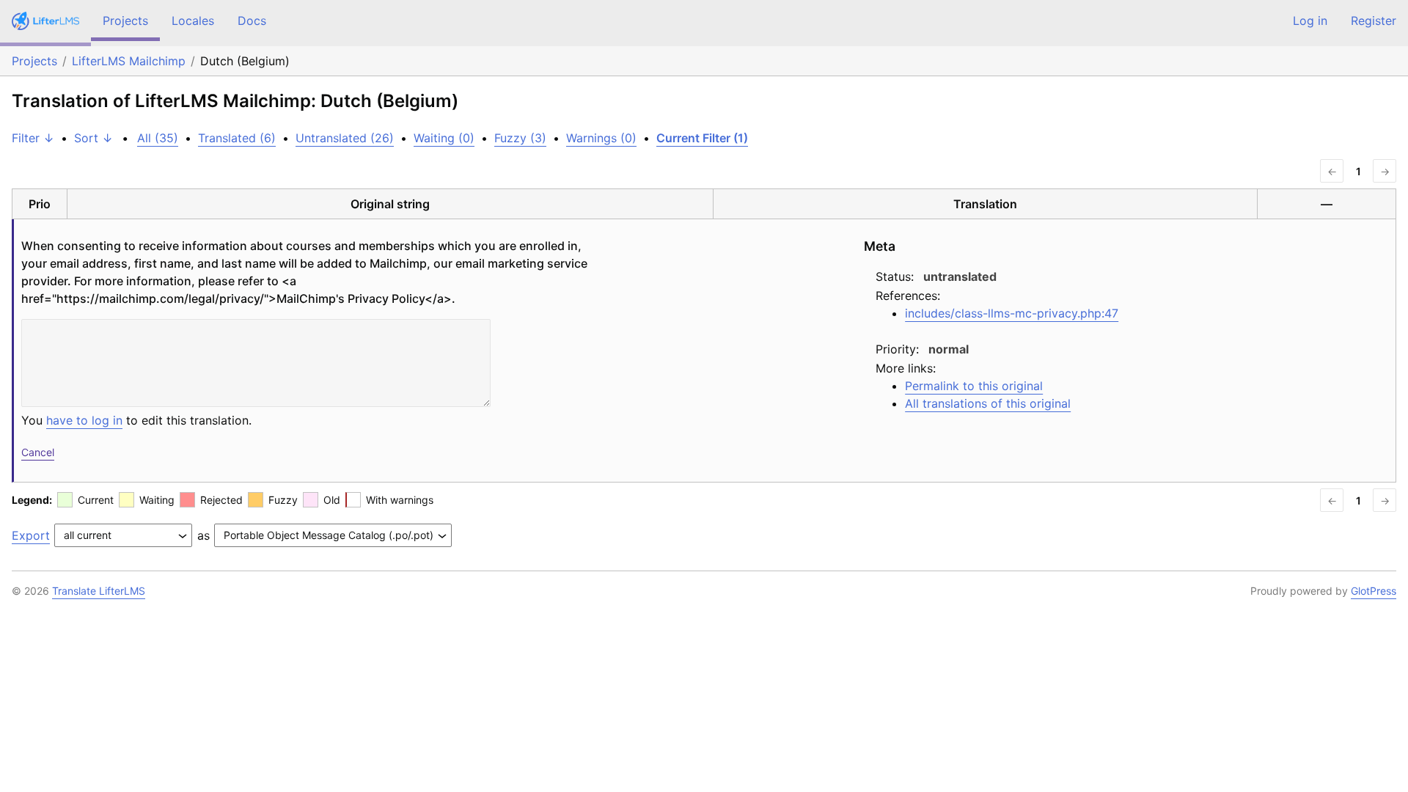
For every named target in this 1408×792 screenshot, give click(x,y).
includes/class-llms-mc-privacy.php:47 (1011, 313)
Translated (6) (237, 138)
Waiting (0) (444, 138)
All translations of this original (988, 403)
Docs (252, 20)
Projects (125, 20)
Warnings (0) (601, 138)
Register (1373, 20)
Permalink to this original (974, 385)
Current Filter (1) (702, 138)
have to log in (84, 420)
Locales (193, 20)
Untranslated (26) (345, 138)
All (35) (157, 138)
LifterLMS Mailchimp (129, 61)
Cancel (37, 452)
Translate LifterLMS (98, 590)
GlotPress (1373, 590)
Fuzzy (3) (520, 138)
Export (31, 535)
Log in (1310, 20)
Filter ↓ (33, 138)
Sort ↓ (93, 138)
